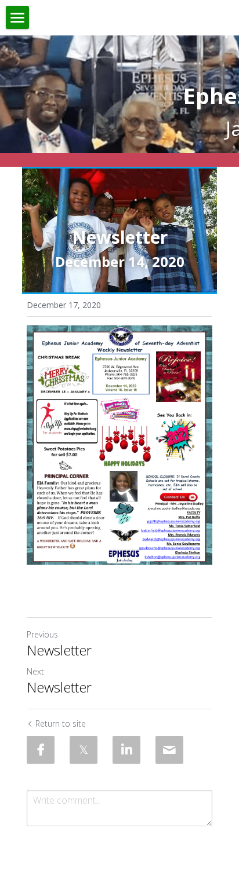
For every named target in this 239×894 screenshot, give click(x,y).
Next (35, 671)
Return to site (60, 723)
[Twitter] (83, 750)
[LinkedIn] (126, 750)
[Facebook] (41, 750)
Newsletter (59, 650)
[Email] (169, 750)
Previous (42, 634)
